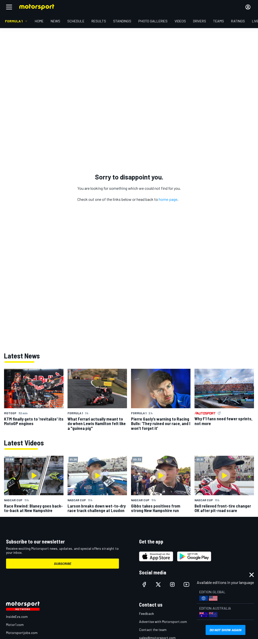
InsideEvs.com (17, 616)
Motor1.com (15, 624)
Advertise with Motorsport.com (163, 621)
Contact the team (153, 629)
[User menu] (248, 7)
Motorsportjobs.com (22, 632)
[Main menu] (9, 7)
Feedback (146, 613)
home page (168, 199)
